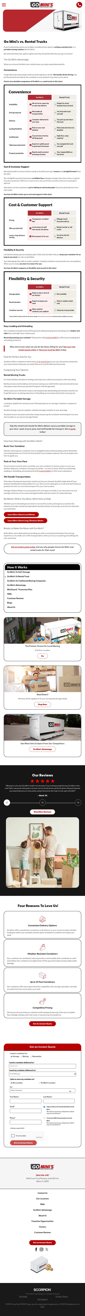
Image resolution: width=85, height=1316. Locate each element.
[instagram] (41, 1250)
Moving (26, 1056)
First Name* (14, 1097)
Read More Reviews (42, 812)
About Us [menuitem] (11, 607)
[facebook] (36, 1250)
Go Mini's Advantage (42, 1210)
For (11, 1087)
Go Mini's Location (48, 1083)
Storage (16, 1056)
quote (72, 429)
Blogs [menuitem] (9, 603)
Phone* (13, 1118)
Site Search (43, 1299)
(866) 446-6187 (42, 1175)
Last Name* (47, 1097)
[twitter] (47, 1250)
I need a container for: (18, 1053)
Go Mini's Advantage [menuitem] (16, 585)
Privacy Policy (62, 1297)
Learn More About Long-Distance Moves (25, 521)
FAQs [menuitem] (9, 594)
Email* (12, 1107)
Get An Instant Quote (42, 1024)
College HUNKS (51, 338)
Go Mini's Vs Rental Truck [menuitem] (18, 577)
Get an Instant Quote (42, 1243)
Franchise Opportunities (42, 1221)
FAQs (42, 1204)
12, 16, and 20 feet (43, 362)
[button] (4, 5)
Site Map (23, 1297)
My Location (18, 1083)
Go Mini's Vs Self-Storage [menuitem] (18, 572)
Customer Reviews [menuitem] (15, 598)
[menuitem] (42, 1193)
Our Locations (42, 1199)
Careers (42, 1227)
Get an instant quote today (23, 547)
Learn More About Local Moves (21, 515)
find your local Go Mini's (49, 350)
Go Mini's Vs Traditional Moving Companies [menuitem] (26, 581)
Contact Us (42, 1193)
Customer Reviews (42, 1233)
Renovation (36, 1056)
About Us (43, 1216)
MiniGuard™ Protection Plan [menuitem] (19, 590)
